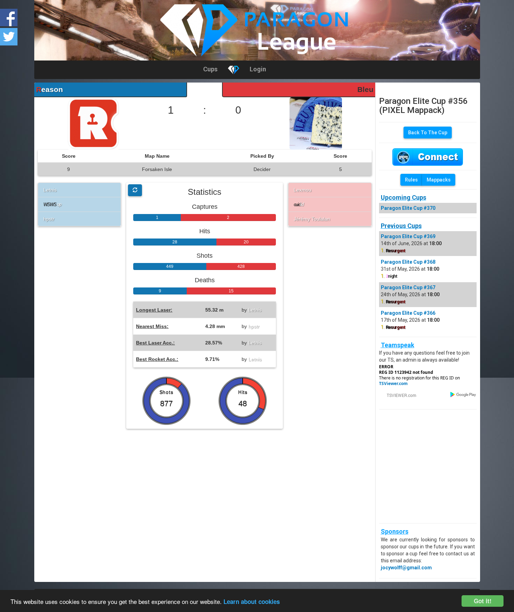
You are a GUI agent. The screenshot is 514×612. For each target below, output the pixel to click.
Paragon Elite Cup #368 (408, 262)
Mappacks (439, 180)
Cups (210, 69)
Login (258, 69)
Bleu (365, 89)
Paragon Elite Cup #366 (408, 313)
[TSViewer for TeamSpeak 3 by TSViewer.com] (398, 395)
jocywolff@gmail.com (406, 567)
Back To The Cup (427, 132)
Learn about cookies (251, 601)
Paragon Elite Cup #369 (408, 236)
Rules (411, 180)
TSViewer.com (393, 383)
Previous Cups (401, 225)
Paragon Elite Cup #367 (408, 287)
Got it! (483, 601)
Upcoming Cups (403, 197)
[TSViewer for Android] (463, 394)
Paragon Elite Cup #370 (408, 208)
